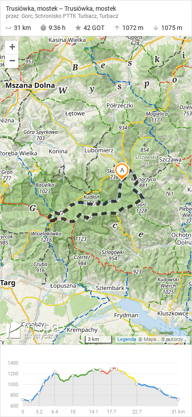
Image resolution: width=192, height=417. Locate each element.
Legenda (126, 339)
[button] (11, 48)
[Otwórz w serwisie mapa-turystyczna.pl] (31, 332)
